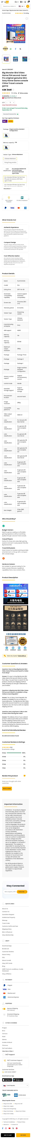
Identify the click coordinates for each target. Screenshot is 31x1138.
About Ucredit (6, 960)
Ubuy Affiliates (6, 974)
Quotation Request (8, 914)
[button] (17, 2)
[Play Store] (18, 1080)
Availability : (6, 96)
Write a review (7, 788)
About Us (5, 909)
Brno (3, 1031)
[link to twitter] (20, 49)
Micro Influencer (7, 932)
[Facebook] (3, 1128)
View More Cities (7, 1051)
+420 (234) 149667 (10, 1072)
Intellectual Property (8, 917)
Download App (7, 946)
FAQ (3, 957)
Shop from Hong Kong (9, 1108)
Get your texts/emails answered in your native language (14, 1064)
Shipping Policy (6, 929)
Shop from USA (7, 1104)
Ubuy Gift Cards (7, 963)
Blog (3, 966)
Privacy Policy (21, 1122)
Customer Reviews (8, 951)
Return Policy (6, 954)
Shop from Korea (8, 1111)
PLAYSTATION (6, 13)
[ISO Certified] (19, 1095)
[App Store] (7, 1080)
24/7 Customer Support (14, 1060)
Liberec (4, 1039)
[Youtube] (10, 1128)
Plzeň (3, 1036)
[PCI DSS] (6, 1095)
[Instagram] (7, 1128)
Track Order (6, 923)
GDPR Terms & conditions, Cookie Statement (12, 970)
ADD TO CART (8, 1135)
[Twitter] (14, 1128)
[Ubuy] (7, 2)
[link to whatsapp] (10, 49)
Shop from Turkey (8, 1113)
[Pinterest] (17, 1128)
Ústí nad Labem (7, 1048)
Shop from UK (18, 1104)
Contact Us (5, 911)
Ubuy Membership (7, 935)
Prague (4, 1028)
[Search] (27, 6)
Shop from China (20, 1111)
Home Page (5, 10)
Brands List (5, 949)
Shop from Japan (8, 1106)
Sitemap (4, 920)
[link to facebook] (15, 49)
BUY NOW (23, 1135)
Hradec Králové (7, 1042)
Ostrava (4, 1034)
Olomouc (5, 1045)
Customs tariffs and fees (10, 926)
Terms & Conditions (9, 1122)
